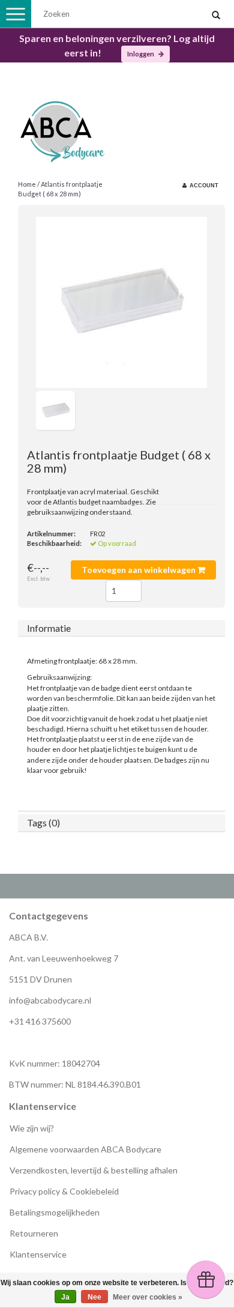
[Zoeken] (216, 15)
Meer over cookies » (147, 1297)
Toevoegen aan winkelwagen (139, 570)
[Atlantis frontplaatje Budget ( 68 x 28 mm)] (121, 302)
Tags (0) (43, 822)
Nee (94, 1297)
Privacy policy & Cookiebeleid (64, 1191)
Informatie (49, 628)
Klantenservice (38, 1254)
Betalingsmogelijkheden (55, 1212)
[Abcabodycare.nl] (117, 127)
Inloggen (141, 54)
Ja (65, 1297)
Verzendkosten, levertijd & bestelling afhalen (94, 1170)
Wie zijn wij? (32, 1128)
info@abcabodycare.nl (50, 1000)
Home (27, 184)
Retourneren (34, 1233)
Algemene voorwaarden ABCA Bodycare (85, 1149)
